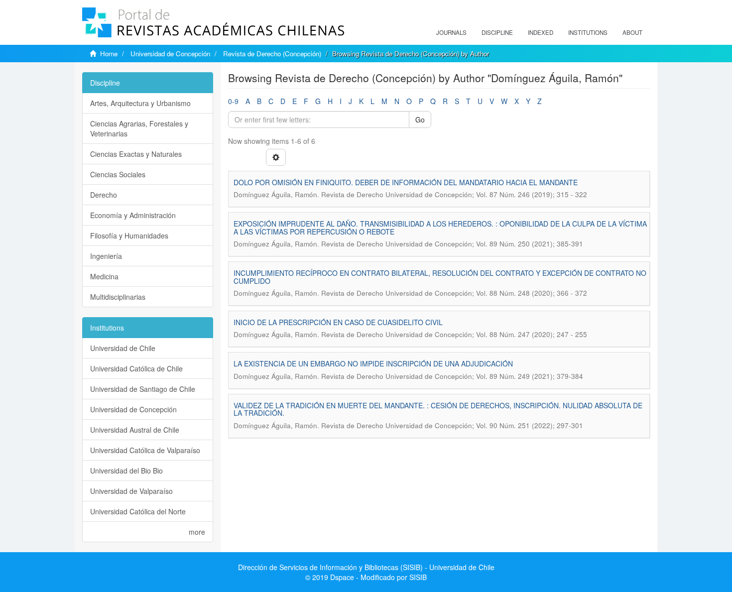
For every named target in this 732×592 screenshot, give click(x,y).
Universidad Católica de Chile (136, 368)
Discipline (497, 32)
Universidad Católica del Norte (138, 511)
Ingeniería (106, 256)
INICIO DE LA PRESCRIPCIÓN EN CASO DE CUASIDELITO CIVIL (338, 322)
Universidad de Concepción (170, 53)
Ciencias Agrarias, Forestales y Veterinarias (139, 128)
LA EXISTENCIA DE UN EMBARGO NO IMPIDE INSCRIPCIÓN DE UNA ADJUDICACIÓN (373, 363)
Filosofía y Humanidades (129, 235)
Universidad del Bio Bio (126, 470)
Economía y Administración (133, 215)
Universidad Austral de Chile (134, 430)
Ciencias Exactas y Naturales (136, 154)
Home (109, 53)
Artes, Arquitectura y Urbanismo (140, 103)
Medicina (104, 276)
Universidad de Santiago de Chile (142, 389)
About (632, 32)
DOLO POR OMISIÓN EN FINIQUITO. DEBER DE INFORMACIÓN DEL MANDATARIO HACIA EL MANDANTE (406, 182)
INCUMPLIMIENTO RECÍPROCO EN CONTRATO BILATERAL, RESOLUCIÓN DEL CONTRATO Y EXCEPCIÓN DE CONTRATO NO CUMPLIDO (440, 276)
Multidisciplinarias (117, 297)
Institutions (588, 32)
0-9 (233, 101)
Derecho (103, 195)
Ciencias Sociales (117, 174)
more (197, 532)
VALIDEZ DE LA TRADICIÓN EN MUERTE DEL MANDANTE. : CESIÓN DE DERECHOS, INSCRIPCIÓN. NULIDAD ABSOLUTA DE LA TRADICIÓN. (438, 409)
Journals (451, 32)
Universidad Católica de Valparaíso (145, 450)
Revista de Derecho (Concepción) (272, 53)
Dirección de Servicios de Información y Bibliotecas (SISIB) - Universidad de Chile (366, 567)
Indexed (540, 32)
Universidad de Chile (122, 348)
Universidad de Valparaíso (131, 491)
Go (420, 119)
